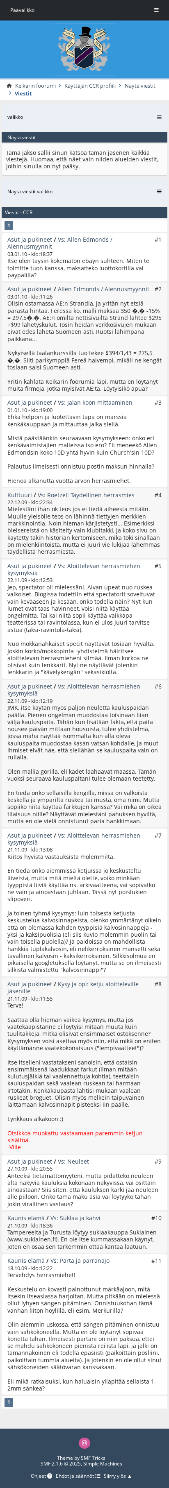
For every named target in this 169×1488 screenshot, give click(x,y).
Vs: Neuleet (73, 1161)
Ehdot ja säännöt (75, 1476)
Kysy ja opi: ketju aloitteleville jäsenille (73, 987)
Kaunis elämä (26, 1218)
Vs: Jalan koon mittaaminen (95, 402)
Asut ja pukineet (29, 239)
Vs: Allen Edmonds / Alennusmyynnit (59, 243)
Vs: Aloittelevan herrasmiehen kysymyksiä (73, 569)
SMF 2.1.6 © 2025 (61, 1463)
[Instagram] (84, 1443)
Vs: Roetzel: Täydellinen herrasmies (86, 495)
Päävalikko (22, 10)
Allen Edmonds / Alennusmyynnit (103, 289)
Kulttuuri (19, 495)
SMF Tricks (93, 1457)
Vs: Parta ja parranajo (80, 1260)
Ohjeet (39, 1476)
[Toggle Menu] (156, 10)
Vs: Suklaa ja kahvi (75, 1218)
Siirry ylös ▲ (118, 1476)
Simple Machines (102, 1463)
